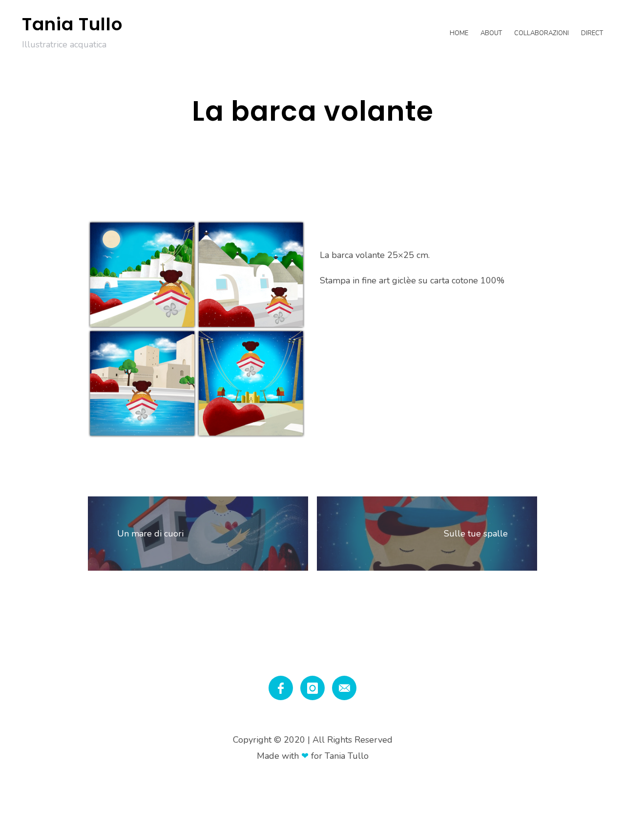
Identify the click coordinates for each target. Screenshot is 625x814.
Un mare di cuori (150, 533)
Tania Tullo (72, 24)
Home (459, 33)
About (491, 33)
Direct (592, 33)
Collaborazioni (541, 33)
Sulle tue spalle (476, 533)
